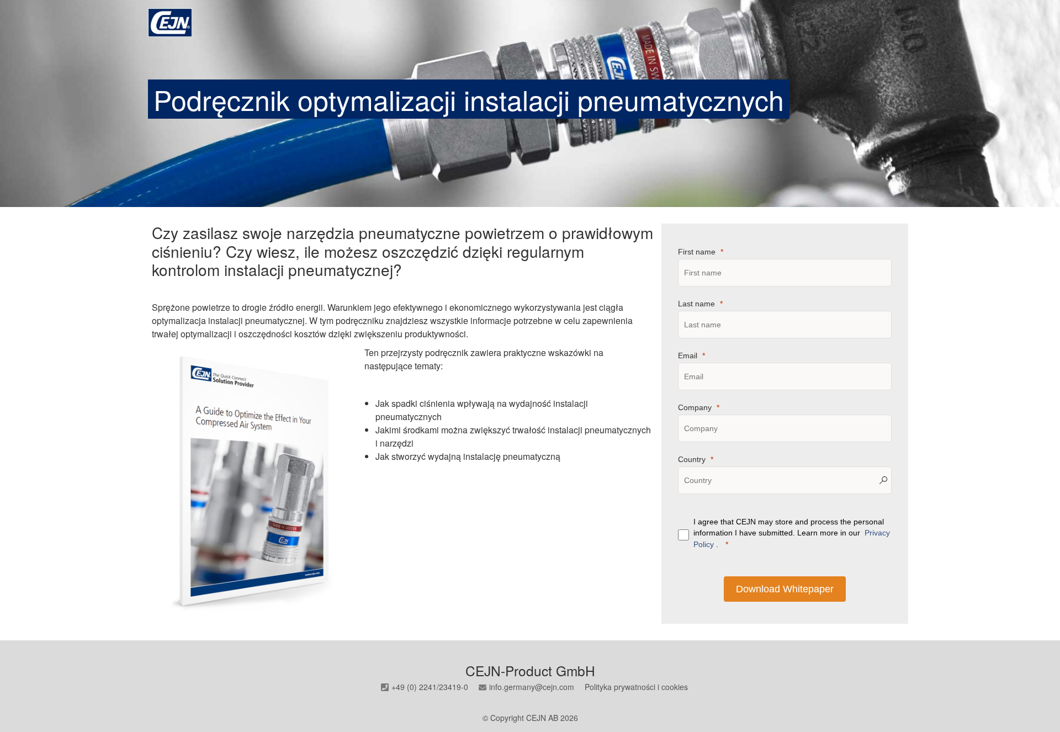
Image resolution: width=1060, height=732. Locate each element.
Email (687, 355)
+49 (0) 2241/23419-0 (429, 686)
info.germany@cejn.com (531, 686)
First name (697, 251)
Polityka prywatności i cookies (636, 686)
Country (692, 459)
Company (695, 407)
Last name (696, 303)
